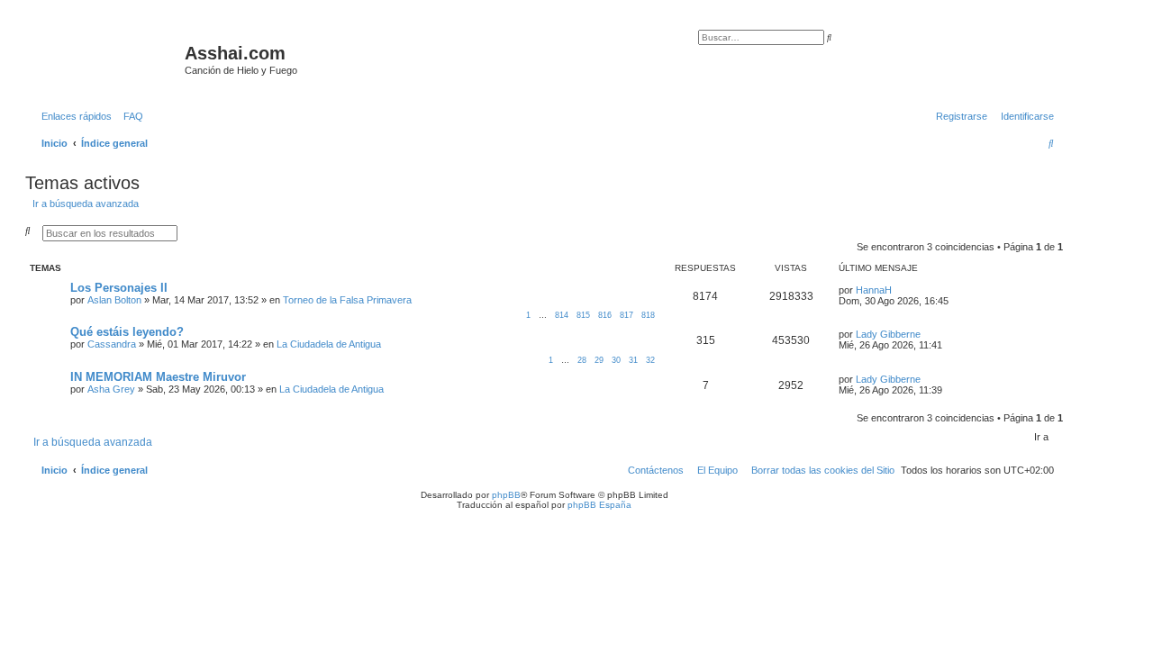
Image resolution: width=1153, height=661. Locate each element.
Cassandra (111, 344)
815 (583, 315)
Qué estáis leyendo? (127, 332)
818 (648, 315)
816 (605, 315)
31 (633, 360)
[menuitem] (129, 116)
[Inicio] (107, 58)
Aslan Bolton (114, 299)
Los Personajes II (119, 287)
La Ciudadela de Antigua (329, 344)
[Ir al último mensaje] (898, 290)
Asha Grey (111, 389)
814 (561, 315)
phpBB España (599, 505)
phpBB (506, 495)
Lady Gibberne (888, 334)
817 (626, 315)
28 (581, 360)
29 (599, 360)
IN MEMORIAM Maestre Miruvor (158, 377)
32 (650, 360)
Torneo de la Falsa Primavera (347, 299)
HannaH (874, 290)
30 (616, 360)
